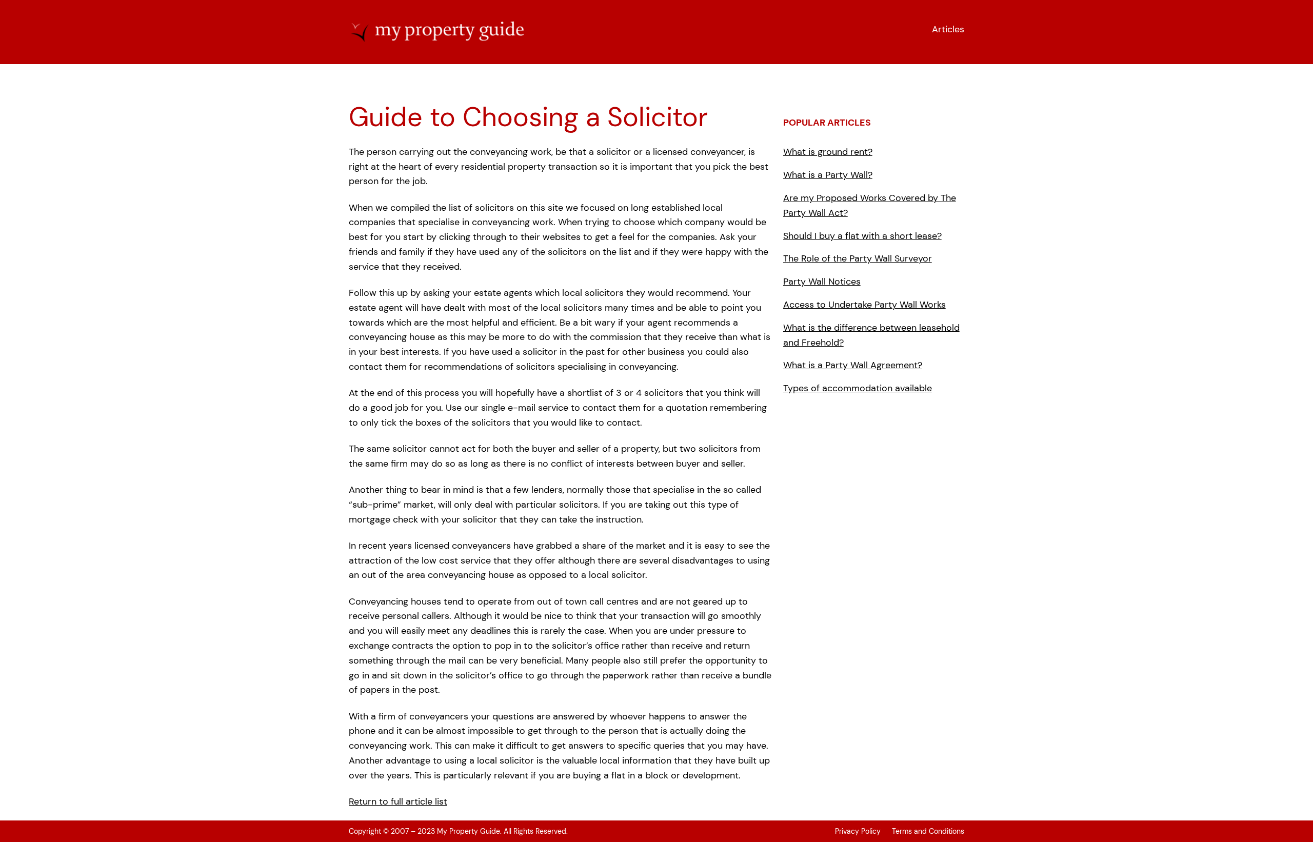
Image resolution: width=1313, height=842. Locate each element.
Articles (948, 29)
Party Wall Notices (822, 281)
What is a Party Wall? (827, 175)
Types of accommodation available (857, 388)
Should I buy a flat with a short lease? (862, 236)
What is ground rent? (827, 152)
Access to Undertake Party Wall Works (864, 304)
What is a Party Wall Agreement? (852, 365)
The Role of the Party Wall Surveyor (857, 258)
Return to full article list (398, 801)
